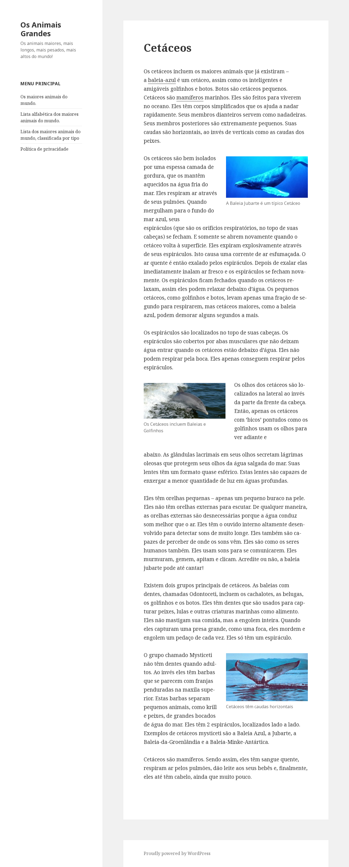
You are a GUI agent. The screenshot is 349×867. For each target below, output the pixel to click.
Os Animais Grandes (40, 29)
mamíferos (189, 97)
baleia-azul (162, 80)
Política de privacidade (44, 149)
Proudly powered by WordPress (177, 853)
